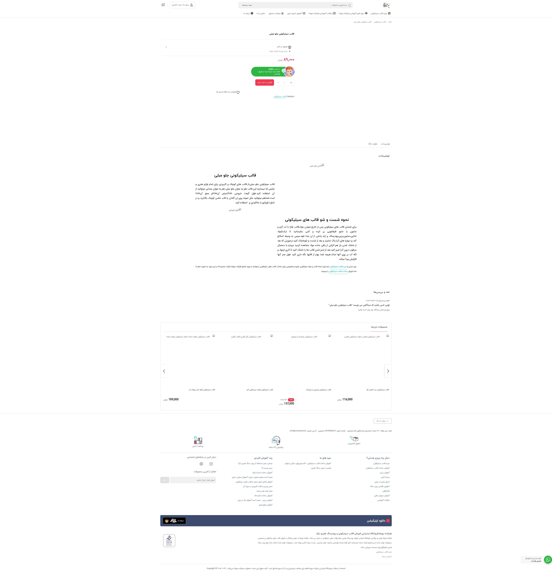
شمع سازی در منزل (382, 482)
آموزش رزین (385, 472)
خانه (390, 22)
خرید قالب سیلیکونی (338, 266)
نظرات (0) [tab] (373, 144)
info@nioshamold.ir (298, 431)
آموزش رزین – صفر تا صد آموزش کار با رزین (255, 500)
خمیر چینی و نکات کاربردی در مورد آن (257, 486)
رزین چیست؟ (267, 468)
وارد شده (366, 310)
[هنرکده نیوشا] (387, 5)
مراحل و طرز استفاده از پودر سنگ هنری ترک (255, 463)
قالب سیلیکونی (380, 22)
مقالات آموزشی (383, 500)
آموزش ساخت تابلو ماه (263, 495)
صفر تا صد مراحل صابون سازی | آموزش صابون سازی (252, 477)
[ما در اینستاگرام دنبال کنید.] (211, 464)
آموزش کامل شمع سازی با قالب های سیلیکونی (254, 482)
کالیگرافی (386, 491)
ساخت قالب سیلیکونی (338, 271)
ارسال (165, 479)
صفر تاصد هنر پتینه (264, 491)
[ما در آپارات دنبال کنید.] (201, 464)
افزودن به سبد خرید (264, 82)
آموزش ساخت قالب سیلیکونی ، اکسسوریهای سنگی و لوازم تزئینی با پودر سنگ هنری (308, 465)
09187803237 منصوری (327, 431)
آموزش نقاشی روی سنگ (380, 486)
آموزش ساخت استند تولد (262, 472)
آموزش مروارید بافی (382, 495)
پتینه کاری (385, 477)
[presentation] (163, 371)
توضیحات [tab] (385, 144)
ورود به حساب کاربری (180, 5)
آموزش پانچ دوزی (265, 505)
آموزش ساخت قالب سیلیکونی (378, 468)
